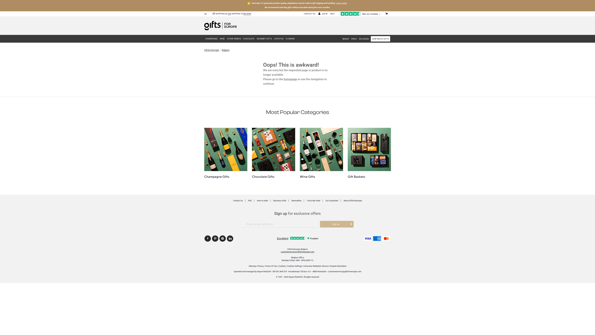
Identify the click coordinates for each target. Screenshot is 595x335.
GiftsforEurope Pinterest (215, 238)
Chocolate (248, 39)
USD (229, 14)
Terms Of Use (271, 266)
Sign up (335, 224)
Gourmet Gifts (264, 39)
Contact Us (309, 14)
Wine (222, 39)
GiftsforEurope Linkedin (230, 238)
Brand (346, 39)
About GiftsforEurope (353, 200)
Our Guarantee (332, 200)
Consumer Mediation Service (315, 266)
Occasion (364, 39)
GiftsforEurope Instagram (222, 238)
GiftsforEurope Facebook (208, 238)
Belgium (247, 14)
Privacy (260, 266)
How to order (262, 200)
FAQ (250, 200)
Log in (325, 14)
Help (332, 14)
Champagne (211, 39)
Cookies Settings (294, 266)
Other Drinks (234, 39)
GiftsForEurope (211, 50)
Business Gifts (279, 200)
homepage (290, 79)
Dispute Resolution (338, 266)
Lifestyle (279, 39)
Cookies (282, 266)
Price (354, 39)
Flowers (290, 39)
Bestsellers (297, 200)
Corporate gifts (380, 39)
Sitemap (252, 266)
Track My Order (313, 200)
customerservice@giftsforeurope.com (297, 252)
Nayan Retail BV (264, 271)
